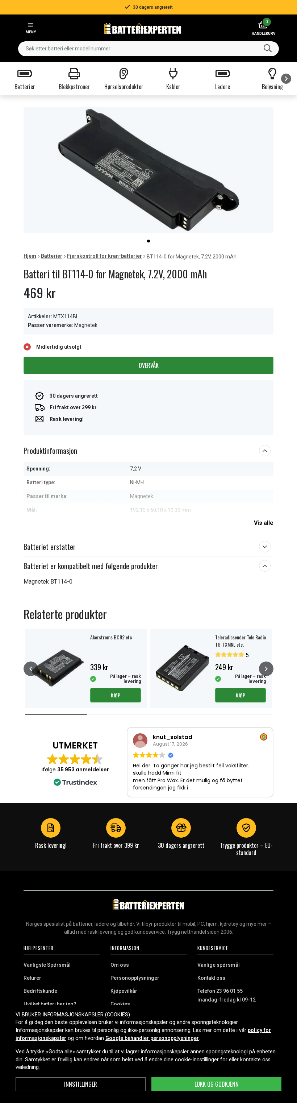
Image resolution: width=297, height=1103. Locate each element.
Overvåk (149, 365)
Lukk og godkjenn (216, 1084)
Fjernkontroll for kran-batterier (104, 256)
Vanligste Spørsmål (47, 965)
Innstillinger (80, 1084)
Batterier (51, 256)
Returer (32, 978)
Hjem (30, 256)
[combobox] (148, 48)
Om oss (119, 965)
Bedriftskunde (40, 991)
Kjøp (115, 695)
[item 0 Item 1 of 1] (148, 170)
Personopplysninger (134, 978)
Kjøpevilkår (123, 991)
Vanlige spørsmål (218, 965)
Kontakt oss (211, 978)
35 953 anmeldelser (83, 769)
